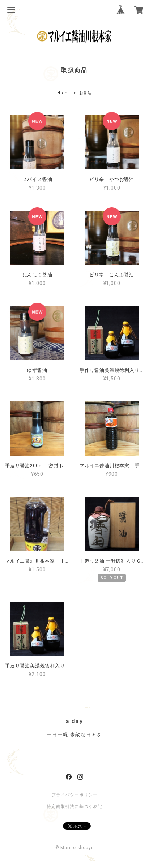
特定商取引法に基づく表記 (74, 806)
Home (63, 93)
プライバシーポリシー (74, 794)
